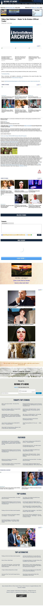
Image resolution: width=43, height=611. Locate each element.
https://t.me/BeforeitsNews (35, 373)
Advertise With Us (8, 585)
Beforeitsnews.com (10, 7)
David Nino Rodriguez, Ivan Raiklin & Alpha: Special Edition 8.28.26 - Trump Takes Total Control (10, 521)
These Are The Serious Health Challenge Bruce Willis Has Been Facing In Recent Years (35, 206)
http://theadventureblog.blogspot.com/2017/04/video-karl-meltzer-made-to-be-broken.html (22, 81)
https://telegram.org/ (15, 373)
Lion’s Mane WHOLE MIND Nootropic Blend (9, 141)
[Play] (21, 270)
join (6, 121)
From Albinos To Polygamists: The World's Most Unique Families (34, 111)
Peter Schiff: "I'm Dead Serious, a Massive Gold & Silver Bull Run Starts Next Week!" (11, 428)
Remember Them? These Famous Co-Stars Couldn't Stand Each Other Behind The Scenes (21, 112)
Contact (16, 585)
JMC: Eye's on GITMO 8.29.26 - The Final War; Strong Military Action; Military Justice (32, 415)
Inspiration (38, 3)
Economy (9, 3)
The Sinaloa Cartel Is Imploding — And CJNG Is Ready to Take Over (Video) (32, 511)
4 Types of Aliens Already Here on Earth (9, 569)
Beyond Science (18, 3)
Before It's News (10, 1)
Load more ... (21, 258)
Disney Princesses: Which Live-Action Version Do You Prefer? (7, 111)
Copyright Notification (34, 585)
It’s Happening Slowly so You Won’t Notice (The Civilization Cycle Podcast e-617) (32, 561)
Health (13, 3)
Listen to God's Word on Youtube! (21, 280)
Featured (5, 3)
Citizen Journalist (27, 125)
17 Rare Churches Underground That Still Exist (18, 358)
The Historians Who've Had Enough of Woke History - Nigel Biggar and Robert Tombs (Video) (32, 507)
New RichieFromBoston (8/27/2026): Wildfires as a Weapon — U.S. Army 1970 (11, 515)
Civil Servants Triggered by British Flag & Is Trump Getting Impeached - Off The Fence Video (32, 464)
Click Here (11, 125)
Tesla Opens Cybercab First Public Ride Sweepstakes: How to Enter (31, 575)
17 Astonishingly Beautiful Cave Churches (34, 191)
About (3, 585)
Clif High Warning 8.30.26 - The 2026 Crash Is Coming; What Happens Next (32, 446)
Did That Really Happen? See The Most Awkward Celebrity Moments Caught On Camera (20, 325)
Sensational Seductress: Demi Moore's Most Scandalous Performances (8, 97)
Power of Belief (25, 3)
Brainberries (4, 95)
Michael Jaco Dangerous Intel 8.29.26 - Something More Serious (30, 419)
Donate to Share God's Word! (21, 283)
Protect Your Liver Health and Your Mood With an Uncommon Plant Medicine (32, 570)
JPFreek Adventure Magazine (17, 77)
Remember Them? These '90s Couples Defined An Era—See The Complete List (10, 488)
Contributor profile (11, 14)
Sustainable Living (31, 3)
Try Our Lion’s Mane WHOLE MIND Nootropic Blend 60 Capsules (14, 135)
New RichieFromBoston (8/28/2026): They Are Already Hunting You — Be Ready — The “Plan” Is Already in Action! (32, 515)
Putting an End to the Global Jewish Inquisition (11, 510)
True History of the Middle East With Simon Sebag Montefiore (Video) (31, 450)
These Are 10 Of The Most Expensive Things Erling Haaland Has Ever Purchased (21, 307)
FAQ (14, 585)
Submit (38, 393)
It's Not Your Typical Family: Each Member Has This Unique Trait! (21, 206)
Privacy (20, 585)
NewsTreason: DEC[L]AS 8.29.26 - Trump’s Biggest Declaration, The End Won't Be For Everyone (31, 410)
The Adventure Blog (5, 73)
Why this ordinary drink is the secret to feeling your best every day (21, 97)
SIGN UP (16, 387)
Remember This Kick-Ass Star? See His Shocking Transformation (7, 206)
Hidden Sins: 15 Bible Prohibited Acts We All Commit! (21, 191)
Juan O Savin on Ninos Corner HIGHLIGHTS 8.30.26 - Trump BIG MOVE (11, 423)
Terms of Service (26, 585)
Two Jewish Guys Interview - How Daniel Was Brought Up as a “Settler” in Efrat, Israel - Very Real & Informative (11, 565)
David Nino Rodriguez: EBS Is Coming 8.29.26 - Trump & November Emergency (11, 410)
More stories (17, 14)
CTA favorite (17, 95)
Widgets (23, 587)
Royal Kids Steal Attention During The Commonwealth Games (19, 547)
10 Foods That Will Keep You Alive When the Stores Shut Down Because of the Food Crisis (32, 556)
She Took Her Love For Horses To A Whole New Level (34, 97)
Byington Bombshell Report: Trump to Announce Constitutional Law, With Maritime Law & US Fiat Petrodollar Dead (32, 404)
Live (41, 3)
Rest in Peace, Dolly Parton (7, 560)
